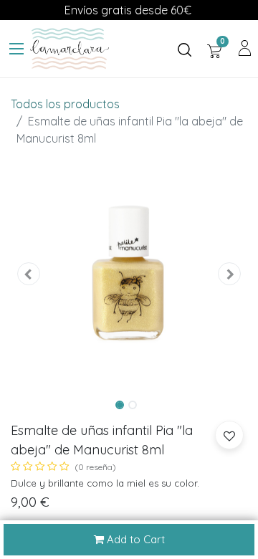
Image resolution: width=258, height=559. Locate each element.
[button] (29, 274)
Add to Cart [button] (134, 539)
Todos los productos (65, 104)
